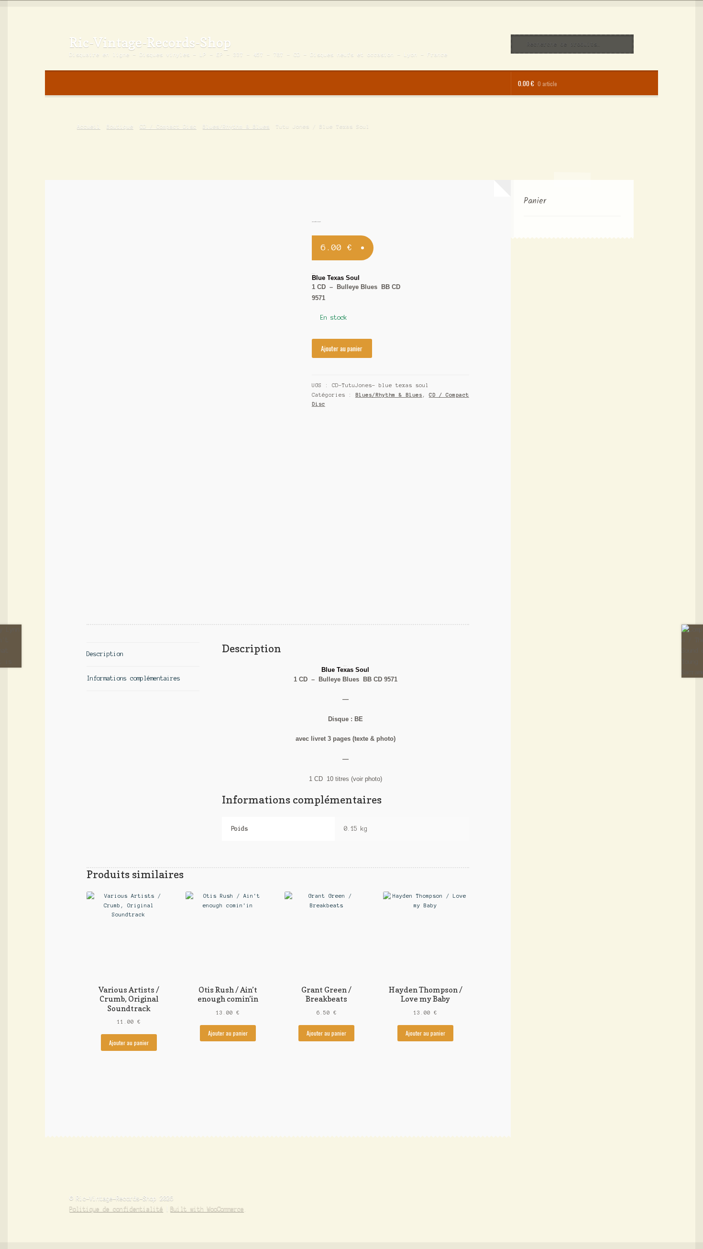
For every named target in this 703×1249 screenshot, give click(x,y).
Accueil (88, 126)
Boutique (120, 126)
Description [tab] (105, 654)
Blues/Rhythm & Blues (236, 126)
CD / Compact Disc (168, 126)
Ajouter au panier (341, 348)
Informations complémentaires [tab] (133, 678)
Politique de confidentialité (116, 1209)
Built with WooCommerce (207, 1209)
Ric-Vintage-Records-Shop (150, 42)
